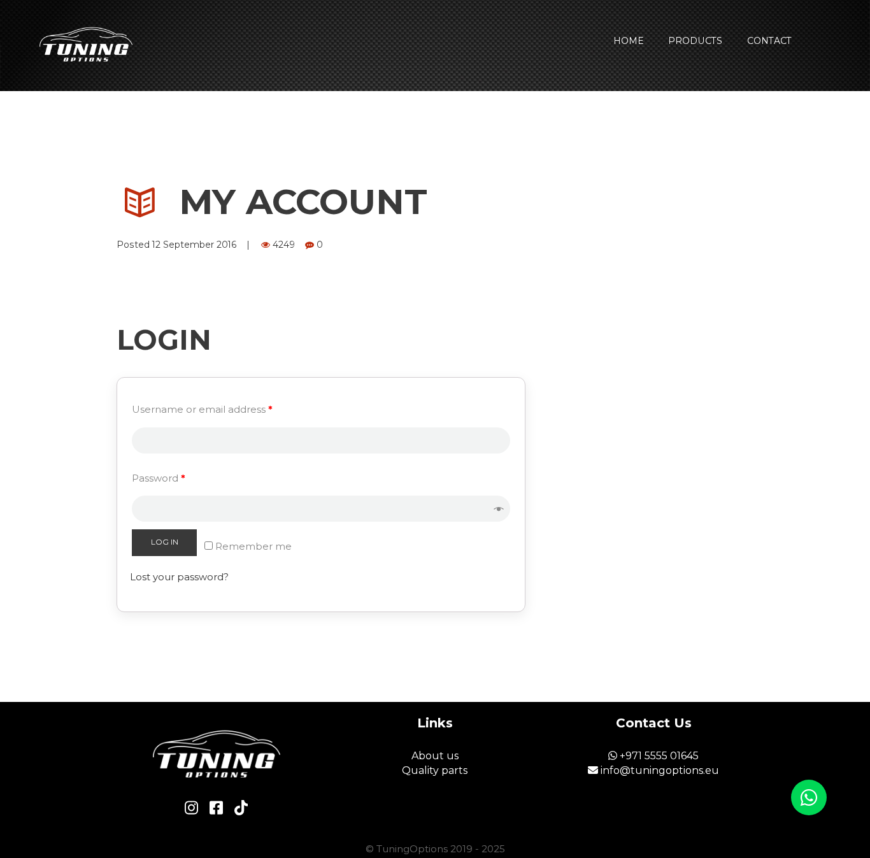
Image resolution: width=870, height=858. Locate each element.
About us (435, 756)
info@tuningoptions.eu (658, 770)
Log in (164, 542)
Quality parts (434, 770)
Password (158, 478)
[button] (809, 797)
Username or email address (202, 409)
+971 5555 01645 (658, 756)
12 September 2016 (194, 244)
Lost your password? (179, 577)
